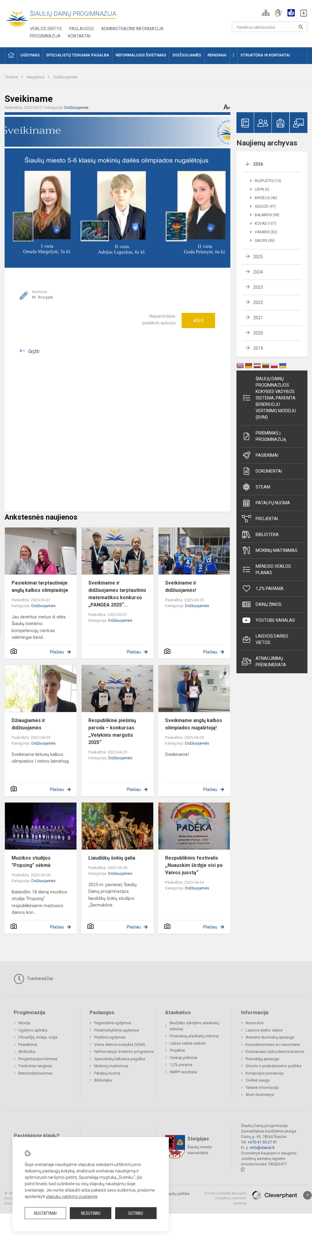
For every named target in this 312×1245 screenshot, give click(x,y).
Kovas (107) (265, 223)
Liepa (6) (262, 189)
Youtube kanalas (275, 620)
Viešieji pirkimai (183, 1057)
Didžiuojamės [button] (186, 55)
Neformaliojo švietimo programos (124, 1051)
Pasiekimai (267, 455)
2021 (258, 317)
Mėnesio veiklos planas (273, 569)
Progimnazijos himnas (37, 1059)
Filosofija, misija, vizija (37, 1037)
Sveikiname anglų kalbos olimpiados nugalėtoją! (193, 724)
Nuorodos (255, 1023)
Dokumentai (269, 471)
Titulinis (12, 77)
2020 (258, 333)
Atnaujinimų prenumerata (271, 661)
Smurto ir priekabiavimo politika (273, 1066)
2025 (258, 256)
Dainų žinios (269, 604)
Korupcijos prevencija (265, 1073)
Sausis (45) (265, 240)
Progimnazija (45, 36)
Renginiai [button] (217, 55)
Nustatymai (45, 1213)
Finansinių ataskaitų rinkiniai (194, 1036)
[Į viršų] (307, 1195)
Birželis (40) (266, 198)
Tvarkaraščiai (39, 978)
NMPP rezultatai (183, 1072)
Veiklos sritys (46, 28)
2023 (258, 287)
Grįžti (33, 351)
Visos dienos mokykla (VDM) (119, 1044)
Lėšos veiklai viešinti (188, 1043)
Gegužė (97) (265, 206)
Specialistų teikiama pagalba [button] (77, 55)
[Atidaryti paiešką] (301, 27)
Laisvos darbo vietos (272, 639)
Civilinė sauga (258, 1080)
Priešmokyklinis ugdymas (116, 1030)
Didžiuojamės (65, 77)
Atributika (26, 1051)
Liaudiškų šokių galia (111, 858)
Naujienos (36, 77)
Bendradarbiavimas (35, 1073)
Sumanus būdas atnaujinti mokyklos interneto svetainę (225, 1198)
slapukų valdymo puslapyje (72, 1196)
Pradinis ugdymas (110, 1037)
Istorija (24, 1023)
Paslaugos (81, 28)
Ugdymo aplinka (32, 1030)
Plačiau (57, 651)
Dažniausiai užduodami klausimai (275, 1051)
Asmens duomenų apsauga (270, 1037)
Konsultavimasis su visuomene (273, 1044)
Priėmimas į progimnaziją (271, 436)
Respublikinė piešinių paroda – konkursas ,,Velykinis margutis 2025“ (112, 731)
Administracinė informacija (132, 28)
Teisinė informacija (262, 1087)
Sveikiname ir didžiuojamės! (181, 586)
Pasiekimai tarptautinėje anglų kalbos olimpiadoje (40, 586)
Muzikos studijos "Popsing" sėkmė (31, 861)
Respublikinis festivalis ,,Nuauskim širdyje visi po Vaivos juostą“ (194, 865)
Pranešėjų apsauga (262, 1059)
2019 (258, 348)
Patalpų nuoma (273, 502)
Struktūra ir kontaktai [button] (265, 55)
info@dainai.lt (262, 1147)
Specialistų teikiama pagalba (119, 1059)
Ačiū (198, 320)
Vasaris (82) (266, 232)
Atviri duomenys (260, 1094)
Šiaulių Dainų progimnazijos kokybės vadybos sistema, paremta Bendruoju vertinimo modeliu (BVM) (276, 398)
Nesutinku (91, 1213)
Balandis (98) (267, 215)
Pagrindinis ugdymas (112, 1023)
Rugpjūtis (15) (268, 181)
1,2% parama (270, 588)
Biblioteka (267, 534)
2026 (258, 164)
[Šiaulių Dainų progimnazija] (17, 18)
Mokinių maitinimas (276, 550)
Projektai (267, 518)
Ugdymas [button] (30, 55)
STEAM (263, 487)
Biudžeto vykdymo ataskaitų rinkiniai (194, 1026)
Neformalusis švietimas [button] (140, 55)
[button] (266, 12)
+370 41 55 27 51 (262, 1142)
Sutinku (135, 1213)
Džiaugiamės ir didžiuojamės (28, 724)
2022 (258, 302)
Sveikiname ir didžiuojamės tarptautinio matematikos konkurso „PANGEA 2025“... (117, 594)
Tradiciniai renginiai (35, 1066)
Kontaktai (79, 36)
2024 (258, 272)
